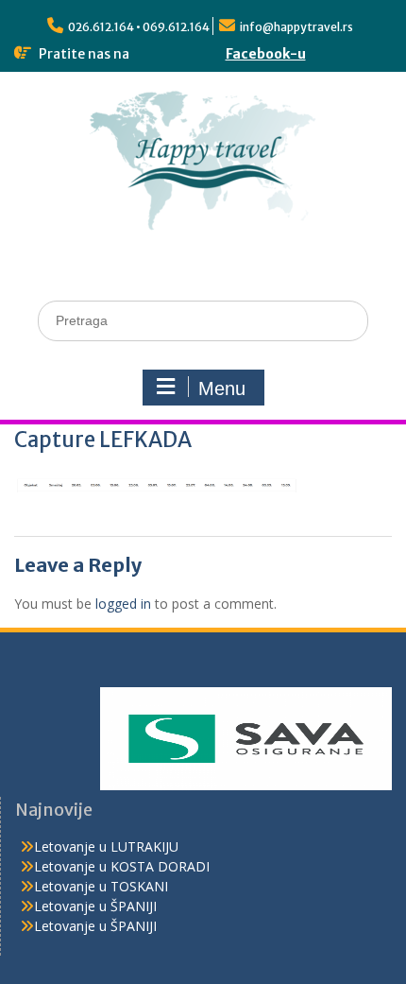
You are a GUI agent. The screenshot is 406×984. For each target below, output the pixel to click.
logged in (123, 604)
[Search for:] (203, 320)
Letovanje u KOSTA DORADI (122, 866)
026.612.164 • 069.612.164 (139, 27)
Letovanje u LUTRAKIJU (106, 846)
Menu (221, 388)
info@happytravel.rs (296, 27)
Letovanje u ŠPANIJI (95, 906)
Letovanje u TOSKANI (101, 886)
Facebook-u (266, 53)
